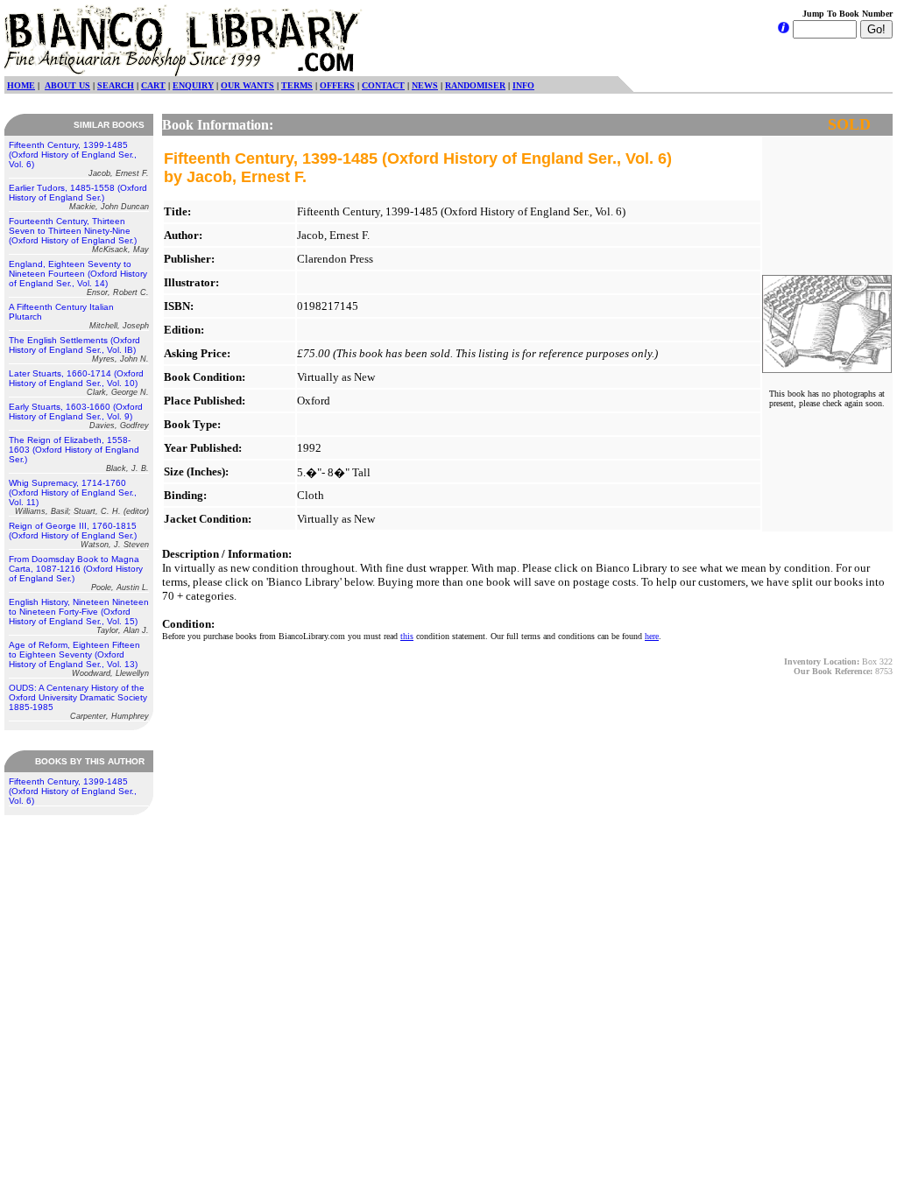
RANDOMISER (475, 85)
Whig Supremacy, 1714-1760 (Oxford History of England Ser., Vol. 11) (79, 497)
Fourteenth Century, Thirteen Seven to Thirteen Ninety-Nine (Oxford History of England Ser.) (79, 235)
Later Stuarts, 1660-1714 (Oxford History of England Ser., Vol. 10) (79, 383)
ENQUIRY (193, 85)
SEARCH (115, 85)
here (652, 636)
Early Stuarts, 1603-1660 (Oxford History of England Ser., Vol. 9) (79, 416)
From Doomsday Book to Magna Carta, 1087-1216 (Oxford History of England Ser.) (79, 573)
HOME (21, 85)
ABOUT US (67, 85)
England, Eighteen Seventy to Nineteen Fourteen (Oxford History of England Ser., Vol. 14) (79, 278)
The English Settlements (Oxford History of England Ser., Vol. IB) (79, 349)
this (406, 636)
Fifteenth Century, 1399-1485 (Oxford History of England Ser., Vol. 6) (79, 159)
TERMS (297, 85)
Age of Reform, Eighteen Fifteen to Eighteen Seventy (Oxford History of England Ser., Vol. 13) (79, 659)
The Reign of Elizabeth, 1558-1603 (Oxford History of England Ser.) (79, 454)
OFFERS (337, 85)
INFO (523, 85)
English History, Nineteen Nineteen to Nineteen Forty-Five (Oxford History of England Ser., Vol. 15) (79, 616)
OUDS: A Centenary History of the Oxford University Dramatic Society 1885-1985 (79, 702)
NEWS (425, 85)
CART (153, 85)
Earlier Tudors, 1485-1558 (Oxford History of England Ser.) (79, 197)
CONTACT (383, 85)
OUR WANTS (247, 85)
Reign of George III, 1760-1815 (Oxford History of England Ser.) (79, 535)
